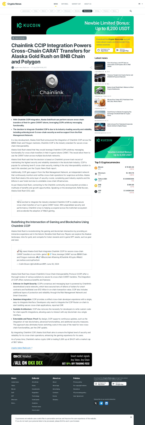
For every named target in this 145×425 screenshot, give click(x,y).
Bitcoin (44, 11)
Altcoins (77, 11)
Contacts (55, 392)
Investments (35, 389)
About (54, 382)
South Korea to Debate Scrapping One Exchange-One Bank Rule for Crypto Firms (119, 113)
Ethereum (67, 11)
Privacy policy (77, 382)
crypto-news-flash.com (21, 348)
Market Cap (76, 4)
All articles (35, 382)
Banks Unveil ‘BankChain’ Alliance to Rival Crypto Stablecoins (120, 88)
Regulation (35, 392)
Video (35, 11)
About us (87, 4)
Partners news (36, 406)
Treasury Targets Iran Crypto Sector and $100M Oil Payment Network (120, 76)
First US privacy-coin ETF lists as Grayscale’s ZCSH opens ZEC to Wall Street (118, 64)
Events (55, 396)
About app (56, 385)
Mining (97, 11)
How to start (35, 410)
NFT (58, 11)
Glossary (55, 399)
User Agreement (78, 396)
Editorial (64, 4)
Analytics (34, 403)
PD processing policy (79, 392)
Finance (106, 11)
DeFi (51, 11)
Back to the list (19, 38)
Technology (35, 396)
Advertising (56, 389)
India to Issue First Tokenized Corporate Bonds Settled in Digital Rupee (120, 125)
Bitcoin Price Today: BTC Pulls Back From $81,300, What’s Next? (120, 100)
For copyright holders (79, 385)
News (56, 4)
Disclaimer (76, 389)
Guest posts (35, 399)
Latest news (26, 11)
